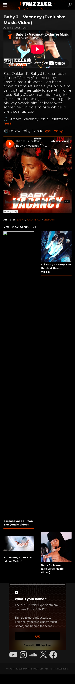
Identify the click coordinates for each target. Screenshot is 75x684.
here (7, 123)
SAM (25, 27)
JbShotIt (49, 219)
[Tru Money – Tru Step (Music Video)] (18, 543)
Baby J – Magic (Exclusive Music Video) (52, 569)
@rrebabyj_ (55, 131)
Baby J (21, 219)
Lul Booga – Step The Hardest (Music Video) (56, 268)
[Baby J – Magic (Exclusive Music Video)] (56, 547)
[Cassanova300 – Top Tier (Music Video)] (18, 374)
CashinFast (34, 219)
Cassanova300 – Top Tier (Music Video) (18, 522)
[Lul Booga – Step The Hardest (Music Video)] (56, 246)
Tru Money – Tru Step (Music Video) (18, 559)
